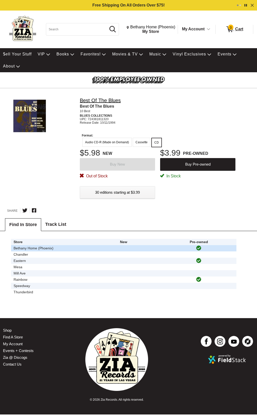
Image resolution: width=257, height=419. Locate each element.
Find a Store (13, 337)
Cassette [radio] (142, 142)
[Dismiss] (252, 5)
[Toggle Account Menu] (209, 29)
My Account (193, 29)
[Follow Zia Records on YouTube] (234, 341)
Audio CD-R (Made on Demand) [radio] (107, 142)
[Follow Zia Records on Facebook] (206, 341)
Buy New (117, 164)
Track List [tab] (55, 224)
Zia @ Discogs (15, 357)
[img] (198, 248)
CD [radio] (156, 142)
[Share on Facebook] (34, 210)
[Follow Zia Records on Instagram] (220, 341)
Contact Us (12, 364)
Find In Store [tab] (23, 224)
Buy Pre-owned (198, 164)
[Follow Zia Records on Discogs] (247, 341)
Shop (7, 330)
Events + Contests (18, 350)
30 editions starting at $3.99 (117, 192)
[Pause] (245, 5)
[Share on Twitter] (24, 210)
